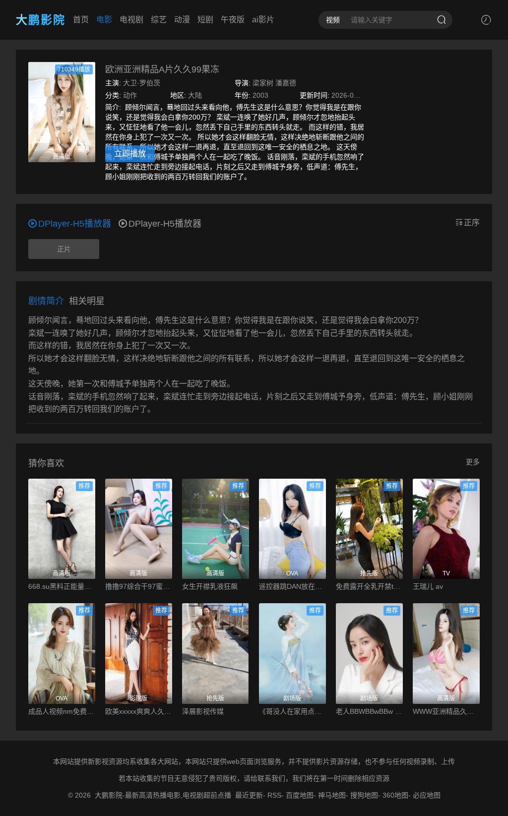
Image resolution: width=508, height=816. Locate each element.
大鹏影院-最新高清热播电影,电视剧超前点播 (163, 795)
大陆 (195, 95)
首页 (81, 19)
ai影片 (263, 19)
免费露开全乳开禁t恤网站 (369, 586)
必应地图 (427, 795)
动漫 (182, 19)
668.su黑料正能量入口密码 (61, 586)
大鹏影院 (40, 19)
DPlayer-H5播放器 (164, 224)
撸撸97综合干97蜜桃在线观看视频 (138, 586)
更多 (473, 462)
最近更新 (249, 795)
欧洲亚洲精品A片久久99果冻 (162, 69)
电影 (104, 19)
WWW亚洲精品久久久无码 (446, 711)
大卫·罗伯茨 (141, 83)
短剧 (205, 19)
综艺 (159, 19)
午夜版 (233, 19)
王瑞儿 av (428, 586)
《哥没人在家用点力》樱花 (292, 711)
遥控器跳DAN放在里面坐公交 (292, 586)
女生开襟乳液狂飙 (210, 586)
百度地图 (300, 795)
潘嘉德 (285, 83)
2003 (260, 95)
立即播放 (130, 153)
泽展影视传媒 (203, 711)
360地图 (395, 795)
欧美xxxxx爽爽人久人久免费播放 (138, 711)
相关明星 (87, 301)
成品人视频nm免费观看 (61, 711)
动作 (130, 95)
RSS (274, 795)
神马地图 (332, 795)
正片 (64, 249)
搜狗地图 (364, 795)
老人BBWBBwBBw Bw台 (369, 711)
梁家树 (263, 83)
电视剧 (131, 19)
